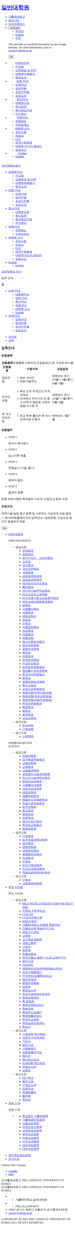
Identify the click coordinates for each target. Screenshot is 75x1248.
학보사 (26, 1026)
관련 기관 (14, 1103)
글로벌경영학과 (32, 579)
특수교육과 (29, 685)
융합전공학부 (30, 649)
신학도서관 (29, 1085)
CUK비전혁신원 (32, 917)
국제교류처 (29, 943)
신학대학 (27, 736)
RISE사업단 (29, 921)
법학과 (26, 605)
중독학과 (27, 814)
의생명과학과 (30, 660)
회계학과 (27, 714)
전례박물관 (29, 1092)
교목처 (26, 935)
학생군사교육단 (32, 1012)
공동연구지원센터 (33, 1037)
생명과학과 (29, 792)
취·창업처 (28, 1001)
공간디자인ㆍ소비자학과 (37, 558)
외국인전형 (22, 92)
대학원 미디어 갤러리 (28, 146)
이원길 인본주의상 (33, 910)
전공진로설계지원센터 (36, 994)
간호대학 (27, 729)
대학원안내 (22, 63)
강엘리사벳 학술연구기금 (38, 928)
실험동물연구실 (32, 1052)
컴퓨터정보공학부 (33, 681)
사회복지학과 (30, 609)
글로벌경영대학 (32, 576)
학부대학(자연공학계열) (37, 696)
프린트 (12, 336)
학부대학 (27, 1008)
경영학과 (27, 550)
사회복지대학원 (32, 785)
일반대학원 (29, 807)
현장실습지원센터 (33, 1023)
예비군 (26, 1056)
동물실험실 (29, 954)
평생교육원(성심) (33, 1005)
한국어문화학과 (32, 703)
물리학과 (27, 587)
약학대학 (27, 638)
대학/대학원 (15, 534)
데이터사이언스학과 (34, 583)
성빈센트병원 (30, 1145)
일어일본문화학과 (33, 667)
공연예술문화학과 (33, 759)
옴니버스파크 (30, 1059)
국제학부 (27, 572)
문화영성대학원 (32, 781)
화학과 (26, 710)
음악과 (26, 652)
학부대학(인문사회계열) (37, 692)
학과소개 (21, 77)
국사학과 (27, 565)
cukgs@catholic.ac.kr (20, 1213)
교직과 (26, 561)
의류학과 (27, 656)
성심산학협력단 (32, 972)
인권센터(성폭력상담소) (37, 975)
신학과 (26, 879)
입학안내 (21, 84)
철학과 (26, 678)
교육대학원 (29, 763)
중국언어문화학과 (33, 674)
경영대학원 (29, 756)
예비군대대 (29, 979)
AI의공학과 (29, 718)
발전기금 (27, 961)
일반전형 (21, 88)
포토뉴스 (21, 149)
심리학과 (27, 630)
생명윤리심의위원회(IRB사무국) (42, 968)
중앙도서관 (29, 990)
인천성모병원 (30, 1141)
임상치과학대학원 (33, 868)
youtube (12, 1171)
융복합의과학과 (32, 854)
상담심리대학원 (32, 788)
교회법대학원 (30, 770)
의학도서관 (29, 1066)
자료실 (19, 135)
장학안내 (22, 117)
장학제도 (21, 121)
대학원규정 (22, 103)
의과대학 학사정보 (33, 1063)
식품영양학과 (30, 627)
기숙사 (26, 946)
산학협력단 (29, 1048)
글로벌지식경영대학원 (36, 774)
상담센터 (27, 964)
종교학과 (27, 810)
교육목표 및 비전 (25, 70)
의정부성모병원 (32, 1130)
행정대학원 (29, 828)
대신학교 (27, 1077)
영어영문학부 (30, 645)
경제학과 (27, 554)
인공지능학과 (30, 663)
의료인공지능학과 (33, 803)
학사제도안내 (23, 110)
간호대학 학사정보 (33, 1034)
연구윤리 (21, 114)
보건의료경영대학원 (34, 839)
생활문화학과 (30, 796)
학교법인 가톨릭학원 (35, 1116)
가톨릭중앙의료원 (33, 1119)
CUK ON (27, 914)
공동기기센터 (30, 932)
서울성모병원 (30, 1123)
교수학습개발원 (32, 939)
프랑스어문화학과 (33, 689)
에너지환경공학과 (33, 641)
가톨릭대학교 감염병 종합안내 (41, 924)
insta (10, 1174)
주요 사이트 (15, 887)
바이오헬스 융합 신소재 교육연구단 (44, 957)
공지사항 (21, 132)
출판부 (26, 1096)
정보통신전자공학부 (34, 670)
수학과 (26, 623)
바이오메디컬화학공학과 (37, 601)
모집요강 (21, 95)
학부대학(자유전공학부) (37, 700)
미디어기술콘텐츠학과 (36, 590)
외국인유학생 (23, 142)
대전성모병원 (30, 1148)
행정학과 (27, 707)
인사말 (19, 66)
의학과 (26, 861)
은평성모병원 (30, 1138)
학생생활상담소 (32, 1015)
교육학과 (27, 766)
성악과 (26, 619)
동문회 (26, 950)
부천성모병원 (30, 1134)
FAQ (18, 139)
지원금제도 (22, 124)
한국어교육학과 (32, 825)
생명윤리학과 (30, 850)
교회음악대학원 (32, 883)
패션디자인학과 (32, 821)
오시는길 (14, 1158)
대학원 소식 (22, 128)
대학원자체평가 (25, 73)
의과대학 (27, 725)
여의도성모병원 (32, 1127)
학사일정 (21, 106)
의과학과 (27, 858)
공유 (11, 340)
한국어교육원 (30, 1019)
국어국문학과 (30, 568)
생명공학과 (29, 616)
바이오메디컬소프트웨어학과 (40, 598)
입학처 (26, 986)
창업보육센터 (30, 997)
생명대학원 (29, 847)
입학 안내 (22, 81)
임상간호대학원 (32, 865)
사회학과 (27, 612)
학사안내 (22, 99)
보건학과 (27, 843)
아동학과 (27, 634)
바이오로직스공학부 (34, 594)
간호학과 (27, 836)
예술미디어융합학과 (34, 799)
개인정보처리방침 (19, 1155)
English (22, 153)
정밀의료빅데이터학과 (36, 872)
